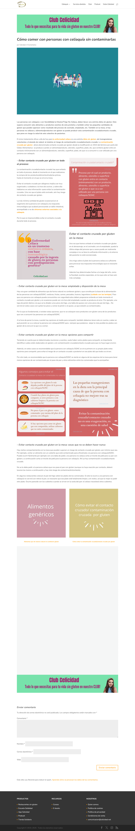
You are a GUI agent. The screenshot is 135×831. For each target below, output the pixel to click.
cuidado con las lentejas (101, 294)
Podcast (97, 4)
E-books (56, 808)
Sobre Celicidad (108, 4)
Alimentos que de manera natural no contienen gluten (41, 542)
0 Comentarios (31, 45)
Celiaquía (65, 4)
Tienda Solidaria (25, 819)
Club (90, 4)
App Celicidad (23, 812)
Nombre (21, 744)
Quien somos (93, 804)
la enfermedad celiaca (62, 139)
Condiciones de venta (96, 816)
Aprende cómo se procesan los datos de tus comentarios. (75, 780)
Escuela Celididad (25, 808)
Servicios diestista (79, 4)
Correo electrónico (25, 752)
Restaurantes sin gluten (27, 804)
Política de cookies (95, 808)
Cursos (56, 804)
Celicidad (22, 45)
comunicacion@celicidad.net (99, 819)
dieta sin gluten (89, 139)
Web (19, 759)
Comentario (22, 718)
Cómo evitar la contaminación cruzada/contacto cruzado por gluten (94, 542)
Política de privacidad (96, 812)
